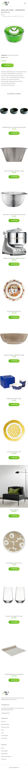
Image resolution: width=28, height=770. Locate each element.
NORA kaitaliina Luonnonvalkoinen (14, 674)
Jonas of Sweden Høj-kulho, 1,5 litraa (14, 171)
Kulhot (16, 55)
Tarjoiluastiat (11, 55)
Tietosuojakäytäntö (6, 756)
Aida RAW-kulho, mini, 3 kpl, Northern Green (14, 127)
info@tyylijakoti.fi (5, 713)
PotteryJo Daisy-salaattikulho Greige (14, 355)
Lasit (2, 732)
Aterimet (3, 721)
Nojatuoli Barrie (14, 510)
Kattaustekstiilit (5, 724)
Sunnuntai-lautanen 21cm (14, 452)
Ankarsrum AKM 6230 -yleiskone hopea (14, 258)
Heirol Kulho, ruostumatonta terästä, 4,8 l (14, 214)
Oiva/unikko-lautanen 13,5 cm (14, 563)
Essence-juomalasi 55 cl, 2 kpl (14, 616)
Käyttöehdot (4, 753)
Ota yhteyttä (4, 751)
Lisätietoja (7, 65)
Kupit (2, 730)
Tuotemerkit (4, 738)
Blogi (2, 748)
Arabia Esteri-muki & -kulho (14, 398)
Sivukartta (3, 759)
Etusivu (3, 14)
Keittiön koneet (5, 727)
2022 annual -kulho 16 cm (14, 311)
